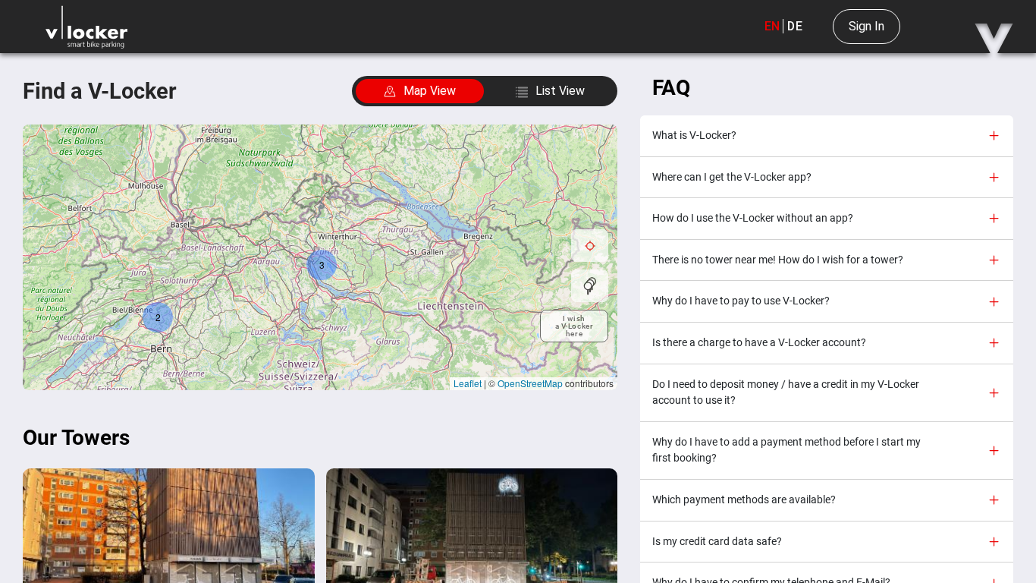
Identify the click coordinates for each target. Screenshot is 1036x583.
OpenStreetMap (530, 383)
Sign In (866, 26)
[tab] (826, 136)
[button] (321, 265)
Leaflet (468, 383)
